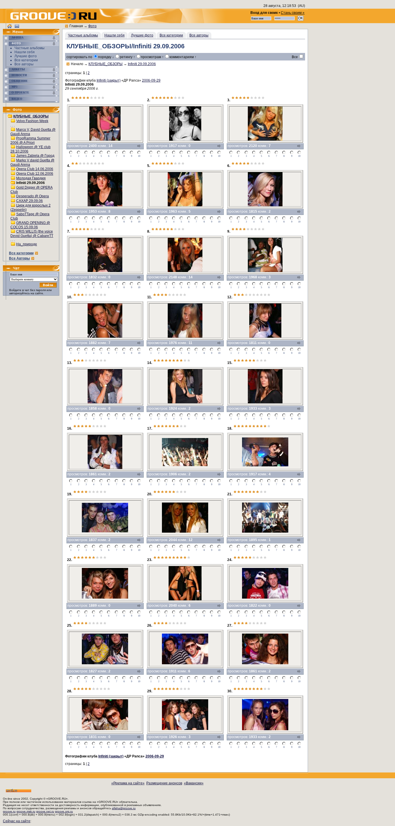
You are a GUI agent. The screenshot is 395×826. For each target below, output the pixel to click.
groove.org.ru (64, 811)
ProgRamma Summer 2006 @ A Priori (30, 140)
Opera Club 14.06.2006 (34, 169)
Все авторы (24, 64)
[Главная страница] (19, 34)
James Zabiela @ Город (35, 156)
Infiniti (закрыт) (109, 80)
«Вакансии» (194, 783)
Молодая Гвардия (31, 178)
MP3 (14, 86)
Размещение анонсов (164, 783)
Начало (77, 64)
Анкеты (18, 69)
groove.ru (9, 811)
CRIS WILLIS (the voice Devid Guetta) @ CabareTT (31, 233)
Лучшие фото (25, 56)
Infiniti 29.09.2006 (142, 64)
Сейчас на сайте (16, 821)
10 (139, 156)
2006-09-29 (151, 80)
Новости (19, 75)
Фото (16, 43)
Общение (20, 80)
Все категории (26, 60)
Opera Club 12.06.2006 (34, 174)
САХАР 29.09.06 (29, 201)
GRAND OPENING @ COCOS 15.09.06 (30, 225)
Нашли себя (24, 52)
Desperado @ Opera (32, 196)
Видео (17, 98)
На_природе (26, 244)
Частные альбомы (29, 48)
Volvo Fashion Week (32, 121)
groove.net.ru (45, 811)
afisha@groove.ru (124, 808)
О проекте (20, 92)
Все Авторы (19, 258)
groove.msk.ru (25, 811)
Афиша (17, 37)
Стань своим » (292, 13)
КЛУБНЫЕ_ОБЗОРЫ (31, 116)
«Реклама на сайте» (128, 783)
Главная (76, 26)
